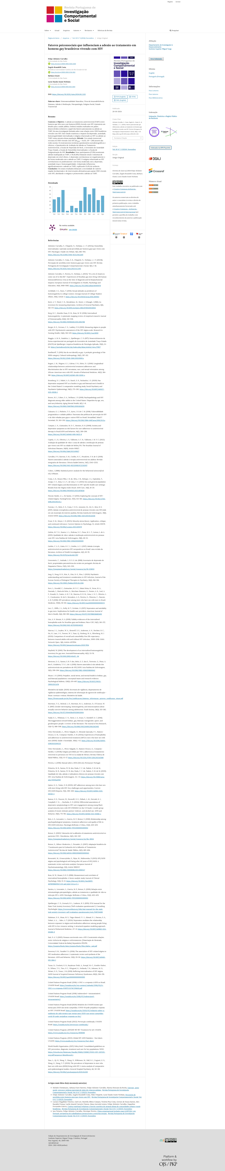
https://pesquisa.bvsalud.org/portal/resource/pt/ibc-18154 (71, 839)
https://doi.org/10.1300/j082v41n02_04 (63, 656)
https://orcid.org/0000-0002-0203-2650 (63, 64)
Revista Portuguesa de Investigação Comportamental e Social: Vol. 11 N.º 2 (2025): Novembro (97, 1109)
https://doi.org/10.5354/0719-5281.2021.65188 (85, 758)
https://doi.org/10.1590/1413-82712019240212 (65, 625)
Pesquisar (175, 30)
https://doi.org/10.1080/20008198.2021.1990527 (66, 870)
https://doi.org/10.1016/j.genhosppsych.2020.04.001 (68, 1072)
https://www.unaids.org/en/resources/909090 (66, 1033)
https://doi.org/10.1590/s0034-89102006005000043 (68, 853)
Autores (76, 30)
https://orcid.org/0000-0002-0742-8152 (63, 72)
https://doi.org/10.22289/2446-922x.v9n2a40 (65, 255)
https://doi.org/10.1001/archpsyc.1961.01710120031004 (75, 308)
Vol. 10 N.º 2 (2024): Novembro (83, 38)
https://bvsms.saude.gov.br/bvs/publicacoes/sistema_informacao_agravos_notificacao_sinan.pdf (85, 698)
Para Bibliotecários (156, 98)
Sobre (47, 30)
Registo (170, 2)
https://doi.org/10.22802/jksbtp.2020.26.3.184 (66, 583)
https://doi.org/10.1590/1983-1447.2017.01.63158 (77, 516)
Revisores (88, 30)
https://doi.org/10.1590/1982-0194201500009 (65, 541)
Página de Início (53, 38)
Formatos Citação (120, 138)
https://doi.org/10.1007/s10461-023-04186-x (84, 814)
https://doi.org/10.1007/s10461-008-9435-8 (65, 434)
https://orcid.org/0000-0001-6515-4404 (63, 87)
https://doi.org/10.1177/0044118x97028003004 (66, 712)
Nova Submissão (156, 59)
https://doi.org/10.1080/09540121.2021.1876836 (66, 491)
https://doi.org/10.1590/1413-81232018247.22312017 (67, 465)
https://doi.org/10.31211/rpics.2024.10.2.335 (69, 94)
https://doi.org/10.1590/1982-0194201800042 (77, 670)
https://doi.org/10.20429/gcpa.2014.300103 (82, 297)
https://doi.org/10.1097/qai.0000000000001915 (66, 977)
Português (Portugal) (156, 76)
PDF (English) (121, 97)
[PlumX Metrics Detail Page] (52, 227)
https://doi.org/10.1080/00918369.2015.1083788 (66, 322)
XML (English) (121, 100)
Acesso (178, 2)
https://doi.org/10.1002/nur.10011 (85, 333)
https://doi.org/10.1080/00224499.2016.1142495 (80, 726)
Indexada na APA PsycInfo (160, 148)
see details (73, 229)
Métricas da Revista (105, 30)
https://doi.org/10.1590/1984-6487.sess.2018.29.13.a (85, 420)
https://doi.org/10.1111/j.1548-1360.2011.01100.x (66, 358)
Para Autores (153, 94)
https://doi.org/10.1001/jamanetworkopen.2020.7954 (68, 645)
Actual (57, 30)
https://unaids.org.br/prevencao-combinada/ (70, 1025)
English (151, 73)
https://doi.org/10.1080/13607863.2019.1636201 (66, 406)
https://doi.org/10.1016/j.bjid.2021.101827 (63, 451)
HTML (133, 97)
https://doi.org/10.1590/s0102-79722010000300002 (68, 828)
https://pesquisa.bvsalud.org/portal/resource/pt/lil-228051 (71, 569)
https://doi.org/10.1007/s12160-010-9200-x (68, 375)
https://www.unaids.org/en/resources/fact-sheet (74, 1041)
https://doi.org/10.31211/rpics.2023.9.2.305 (64, 269)
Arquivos (66, 30)
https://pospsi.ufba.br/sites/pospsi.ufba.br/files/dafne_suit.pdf (72, 946)
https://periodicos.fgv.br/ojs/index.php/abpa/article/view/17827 (76, 347)
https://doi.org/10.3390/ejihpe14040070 (85, 286)
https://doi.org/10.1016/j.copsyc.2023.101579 (65, 527)
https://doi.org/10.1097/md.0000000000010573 (86, 603)
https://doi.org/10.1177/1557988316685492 (86, 614)
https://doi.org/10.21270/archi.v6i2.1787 (63, 555)
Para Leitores (153, 91)
